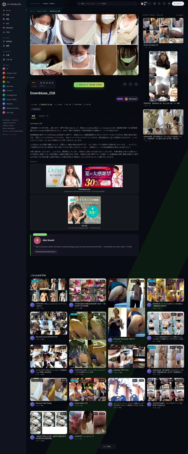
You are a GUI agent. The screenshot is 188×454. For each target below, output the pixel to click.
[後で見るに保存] (64, 281)
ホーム (32, 11)
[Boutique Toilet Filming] (48, 392)
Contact (15, 120)
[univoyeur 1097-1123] (126, 359)
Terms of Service (9, 123)
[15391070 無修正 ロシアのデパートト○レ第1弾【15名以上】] (165, 393)
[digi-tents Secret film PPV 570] (48, 326)
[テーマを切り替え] (164, 4)
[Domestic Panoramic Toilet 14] (126, 310)
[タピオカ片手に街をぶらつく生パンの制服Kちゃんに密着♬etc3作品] (48, 360)
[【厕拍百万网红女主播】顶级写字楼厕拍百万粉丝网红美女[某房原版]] (48, 426)
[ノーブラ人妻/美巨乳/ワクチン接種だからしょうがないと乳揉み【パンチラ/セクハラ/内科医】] (165, 327)
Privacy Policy (8, 125)
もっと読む (107, 446)
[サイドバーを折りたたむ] (26, 10)
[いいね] (130, 84)
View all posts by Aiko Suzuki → (45, 251)
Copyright (7, 120)
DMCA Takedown (9, 128)
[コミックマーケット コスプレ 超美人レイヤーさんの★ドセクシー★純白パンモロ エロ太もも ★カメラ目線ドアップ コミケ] (126, 393)
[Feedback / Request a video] (159, 4)
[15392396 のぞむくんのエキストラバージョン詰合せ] (48, 294)
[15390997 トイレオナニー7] (87, 425)
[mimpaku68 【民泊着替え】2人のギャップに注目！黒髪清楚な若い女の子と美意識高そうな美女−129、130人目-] (165, 360)
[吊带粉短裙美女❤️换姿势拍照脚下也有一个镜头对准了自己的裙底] (87, 294)
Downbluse (36, 109)
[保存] (136, 84)
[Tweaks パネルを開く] (169, 4)
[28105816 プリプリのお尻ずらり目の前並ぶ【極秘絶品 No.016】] (165, 294)
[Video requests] (154, 4)
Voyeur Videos (42, 11)
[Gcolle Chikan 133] (87, 392)
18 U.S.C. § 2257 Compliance (13, 131)
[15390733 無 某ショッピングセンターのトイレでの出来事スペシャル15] (87, 344)
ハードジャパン (35, 3)
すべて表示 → (180, 15)
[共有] (124, 84)
